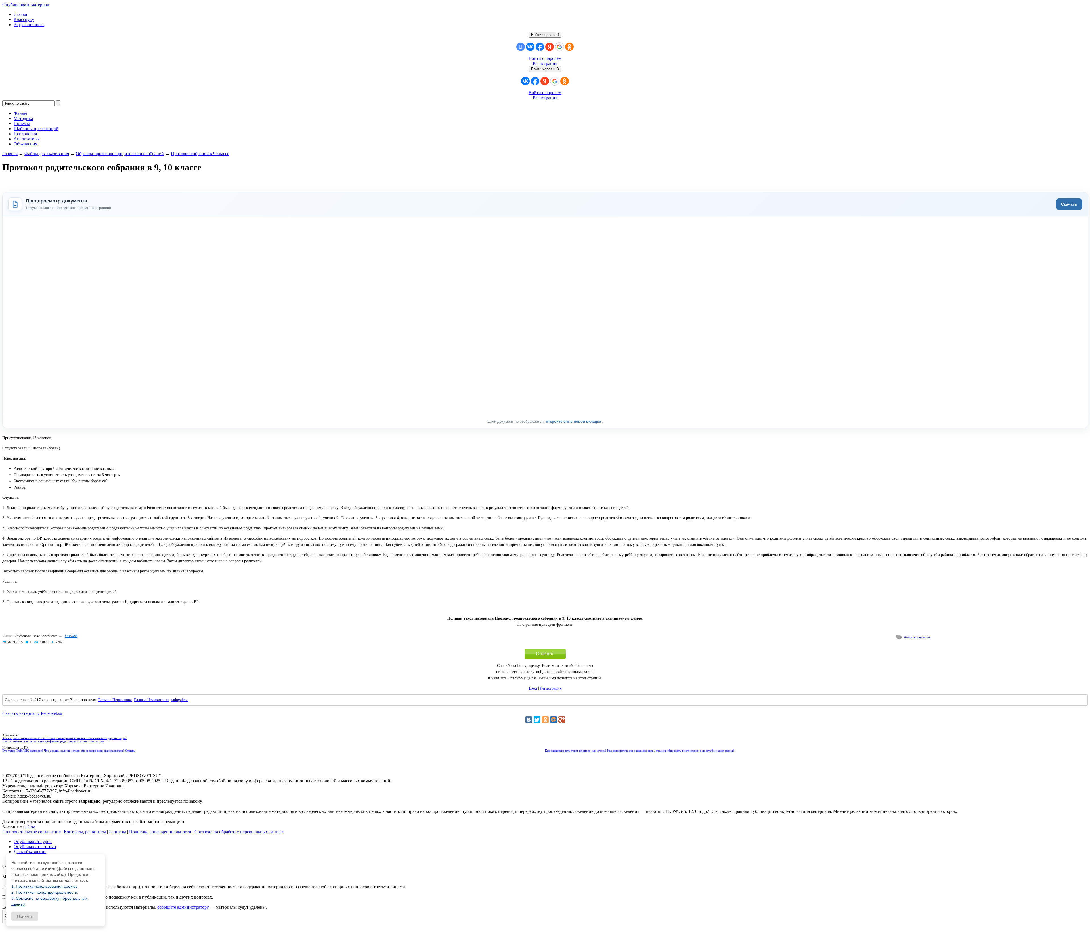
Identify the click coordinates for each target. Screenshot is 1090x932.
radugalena (179, 700)
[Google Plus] (561, 719)
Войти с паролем (545, 58)
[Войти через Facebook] (540, 47)
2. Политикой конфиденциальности (44, 892)
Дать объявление (30, 851)
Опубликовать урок (33, 841)
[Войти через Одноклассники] (569, 47)
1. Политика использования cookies (44, 886)
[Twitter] (537, 719)
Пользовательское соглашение (31, 831)
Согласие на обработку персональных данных (239, 831)
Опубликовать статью (35, 846)
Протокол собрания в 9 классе (200, 153)
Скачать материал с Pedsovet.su (32, 713)
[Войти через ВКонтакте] (530, 47)
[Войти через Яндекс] (549, 47)
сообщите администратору (183, 907)
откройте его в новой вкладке (574, 421)
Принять (25, 916)
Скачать (1069, 204)
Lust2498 (71, 636)
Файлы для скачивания (46, 153)
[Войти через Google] (559, 46)
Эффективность (29, 24)
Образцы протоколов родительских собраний (120, 153)
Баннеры (117, 831)
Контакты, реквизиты (85, 831)
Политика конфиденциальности (160, 831)
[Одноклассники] (545, 719)
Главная (10, 153)
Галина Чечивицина (151, 700)
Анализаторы (27, 138)
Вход (533, 688)
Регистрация (545, 63)
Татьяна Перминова (115, 700)
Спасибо (545, 653)
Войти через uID (545, 35)
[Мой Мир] (553, 719)
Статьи (20, 14)
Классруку (24, 19)
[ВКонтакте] (528, 719)
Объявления (25, 143)
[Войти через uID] (520, 47)
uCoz (30, 826)
